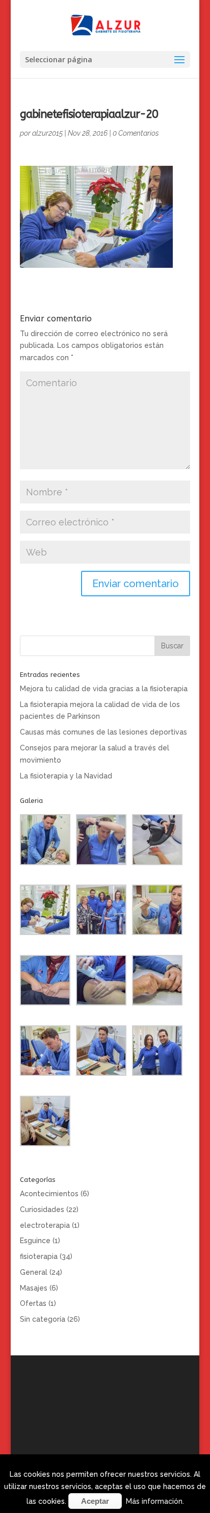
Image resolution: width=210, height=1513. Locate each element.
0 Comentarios (136, 133)
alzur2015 (47, 133)
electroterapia (45, 1225)
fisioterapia (39, 1256)
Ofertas (33, 1303)
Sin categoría (42, 1319)
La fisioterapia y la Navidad (66, 776)
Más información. (155, 1501)
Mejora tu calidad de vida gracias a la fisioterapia (104, 689)
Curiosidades (42, 1209)
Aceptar (95, 1501)
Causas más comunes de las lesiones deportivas (103, 732)
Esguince (35, 1241)
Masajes (33, 1288)
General (33, 1272)
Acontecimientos (49, 1194)
